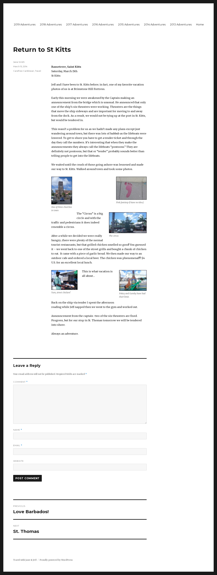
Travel (38, 71)
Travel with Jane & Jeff (25, 560)
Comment (20, 382)
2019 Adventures (24, 24)
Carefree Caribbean (23, 71)
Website (18, 461)
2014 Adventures (155, 24)
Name (17, 430)
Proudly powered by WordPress (56, 560)
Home (200, 24)
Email (17, 445)
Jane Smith (19, 62)
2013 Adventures (181, 24)
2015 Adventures (128, 24)
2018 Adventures (51, 24)
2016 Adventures (103, 24)
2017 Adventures (77, 24)
